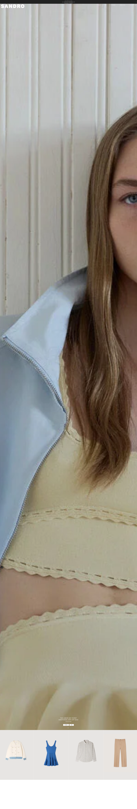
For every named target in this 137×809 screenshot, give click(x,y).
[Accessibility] (2, 567)
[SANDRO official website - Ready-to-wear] (13, 6)
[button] (99, 7)
